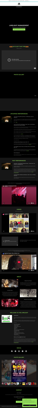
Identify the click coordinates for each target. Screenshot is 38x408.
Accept (30, 405)
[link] (12, 351)
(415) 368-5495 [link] (19, 6)
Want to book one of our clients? (19, 29)
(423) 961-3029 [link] (19, 398)
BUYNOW (30, 144)
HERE (16, 122)
